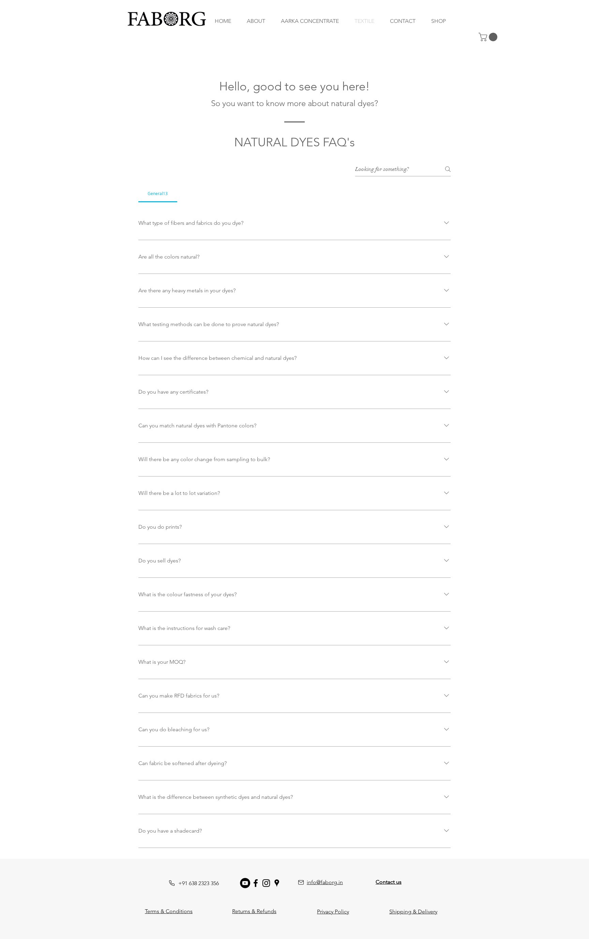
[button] (489, 37)
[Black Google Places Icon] (277, 883)
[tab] (157, 193)
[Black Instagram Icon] (266, 883)
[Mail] (301, 882)
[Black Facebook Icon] (256, 883)
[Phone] (172, 883)
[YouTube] (245, 883)
